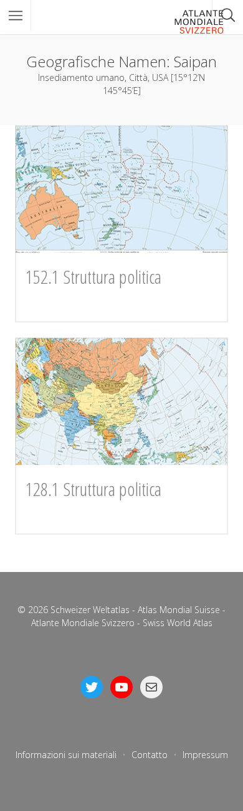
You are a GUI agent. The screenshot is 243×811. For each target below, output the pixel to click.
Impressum (205, 755)
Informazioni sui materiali (66, 755)
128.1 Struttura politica (93, 489)
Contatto (149, 755)
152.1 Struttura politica (93, 276)
